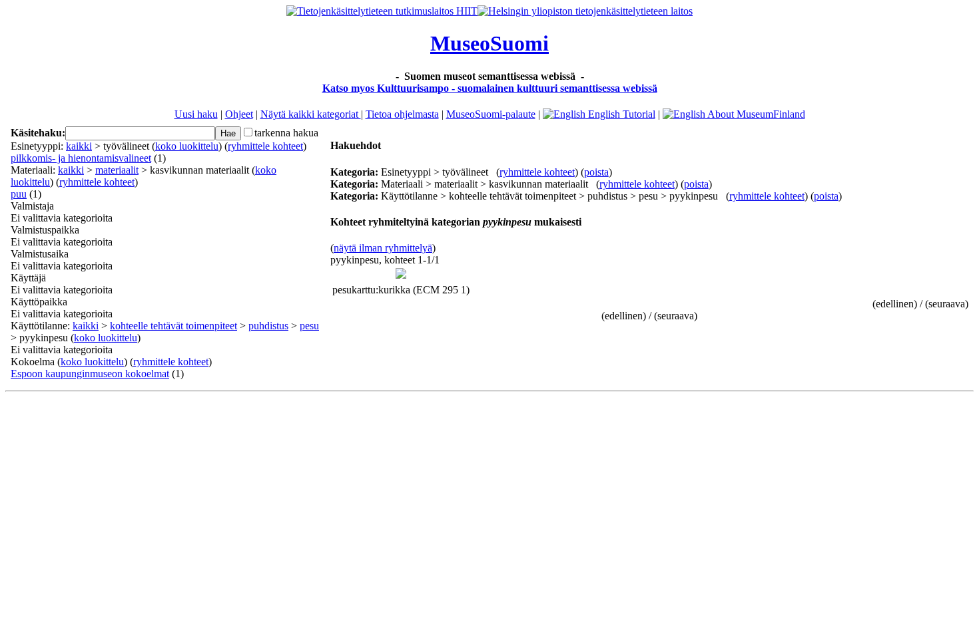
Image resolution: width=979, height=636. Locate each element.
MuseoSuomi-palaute (490, 114)
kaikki (79, 146)
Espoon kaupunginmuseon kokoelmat (90, 373)
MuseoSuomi (489, 43)
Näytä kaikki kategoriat (310, 114)
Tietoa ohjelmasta (402, 114)
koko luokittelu (186, 146)
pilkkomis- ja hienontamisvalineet (81, 158)
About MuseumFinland (755, 114)
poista (596, 172)
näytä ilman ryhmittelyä (383, 247)
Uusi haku (196, 114)
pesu (309, 325)
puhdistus (268, 325)
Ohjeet (239, 114)
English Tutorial (620, 114)
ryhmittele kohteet (265, 146)
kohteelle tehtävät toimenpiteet (173, 325)
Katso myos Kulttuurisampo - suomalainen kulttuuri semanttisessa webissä (489, 88)
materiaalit (117, 170)
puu (19, 194)
